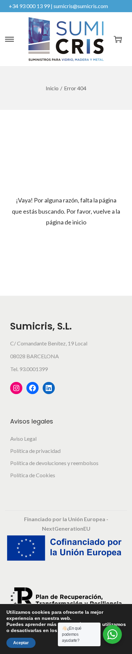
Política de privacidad (35, 450)
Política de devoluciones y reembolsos (54, 463)
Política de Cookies (32, 475)
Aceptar (21, 642)
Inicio (52, 88)
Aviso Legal (23, 438)
